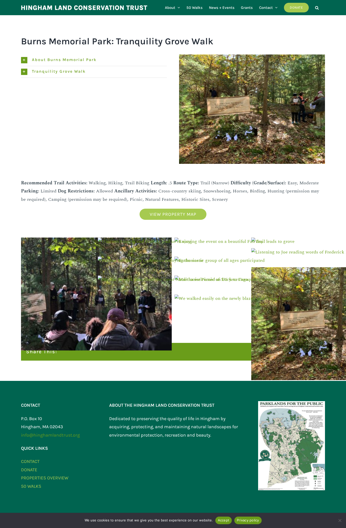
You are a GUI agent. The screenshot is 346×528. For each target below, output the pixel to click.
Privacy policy (248, 520)
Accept (223, 520)
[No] (339, 520)
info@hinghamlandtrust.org (50, 435)
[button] (317, 7)
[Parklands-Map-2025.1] (291, 403)
